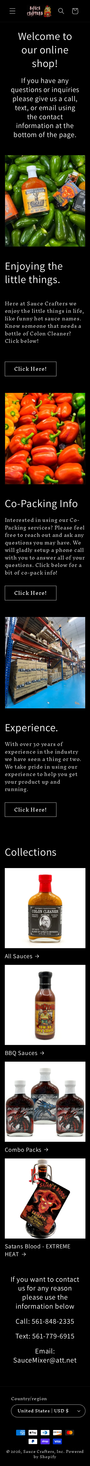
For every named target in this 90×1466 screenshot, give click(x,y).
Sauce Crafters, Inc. (44, 1451)
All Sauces (19, 956)
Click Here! (30, 369)
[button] (12, 11)
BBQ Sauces (21, 1053)
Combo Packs (23, 1149)
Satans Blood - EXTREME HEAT (38, 1250)
